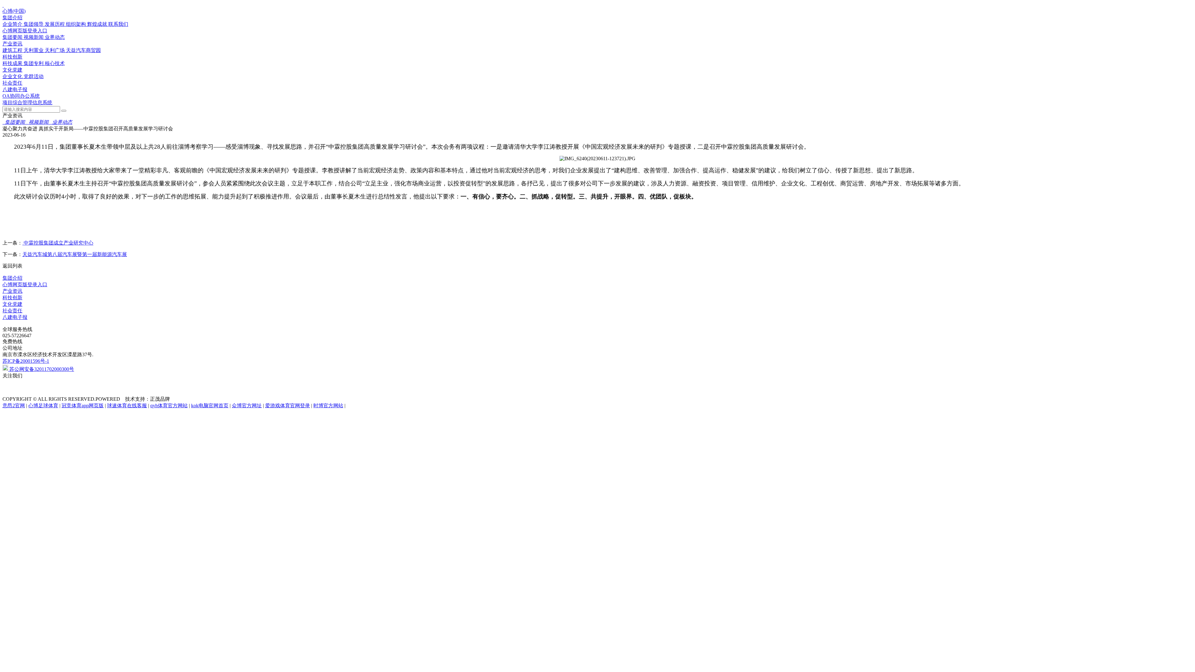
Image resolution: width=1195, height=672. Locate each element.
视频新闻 (34, 37)
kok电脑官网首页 (209, 405)
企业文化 (13, 76)
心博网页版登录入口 (24, 30)
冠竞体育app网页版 (83, 405)
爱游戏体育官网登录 (287, 405)
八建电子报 (14, 89)
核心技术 (55, 63)
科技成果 (13, 63)
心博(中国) (14, 11)
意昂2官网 (13, 405)
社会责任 (12, 83)
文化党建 (12, 69)
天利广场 (55, 50)
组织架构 (76, 24)
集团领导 (34, 24)
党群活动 (34, 76)
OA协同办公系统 (21, 96)
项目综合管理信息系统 (27, 102)
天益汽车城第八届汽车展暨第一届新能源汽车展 (74, 254)
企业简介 (13, 24)
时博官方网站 (328, 405)
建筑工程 (13, 50)
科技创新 (12, 56)
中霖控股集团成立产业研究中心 (57, 242)
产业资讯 (12, 43)
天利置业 (34, 50)
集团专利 (34, 63)
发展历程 (55, 24)
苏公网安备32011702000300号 (41, 369)
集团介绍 (12, 17)
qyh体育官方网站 (169, 405)
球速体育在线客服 (127, 405)
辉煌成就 (97, 24)
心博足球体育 (43, 405)
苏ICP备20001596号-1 (25, 361)
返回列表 (12, 265)
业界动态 (55, 37)
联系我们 (118, 24)
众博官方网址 (247, 405)
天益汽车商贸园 (83, 50)
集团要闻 (13, 37)
